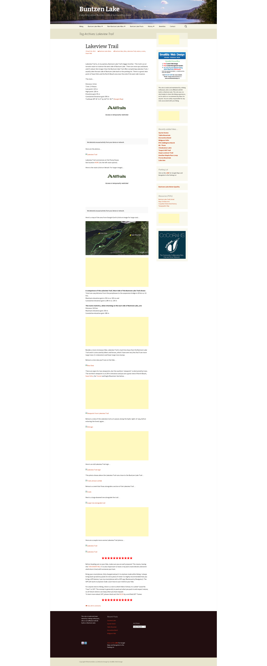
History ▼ (151, 26)
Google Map (118, 99)
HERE (97, 162)
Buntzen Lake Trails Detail (166, 199)
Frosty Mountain (165, 158)
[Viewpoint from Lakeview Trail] (97, 413)
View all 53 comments (94, 606)
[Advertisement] (117, 272)
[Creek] (88, 492)
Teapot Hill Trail (165, 150)
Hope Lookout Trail (166, 153)
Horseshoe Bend (165, 138)
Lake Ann (162, 160)
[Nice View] (90, 365)
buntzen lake (119, 51)
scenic (143, 51)
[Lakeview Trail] (91, 154)
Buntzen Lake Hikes (105, 51)
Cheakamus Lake (165, 148)
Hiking (81, 26)
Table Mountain (164, 135)
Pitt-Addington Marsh (167, 143)
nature (139, 51)
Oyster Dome (163, 133)
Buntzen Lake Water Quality (169, 187)
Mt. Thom (162, 145)
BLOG (121, 594)
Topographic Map (164, 206)
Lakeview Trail (102, 46)
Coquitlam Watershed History (168, 204)
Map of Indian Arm (164, 201)
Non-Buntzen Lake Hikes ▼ (116, 26)
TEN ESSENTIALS (94, 567)
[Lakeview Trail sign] (93, 469)
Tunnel (98, 376)
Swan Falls (89, 53)
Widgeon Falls (164, 140)
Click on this (111, 643)
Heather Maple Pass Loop (168, 155)
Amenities (162, 26)
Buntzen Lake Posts (136, 26)
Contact (172, 26)
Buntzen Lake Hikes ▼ (95, 26)
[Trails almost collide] (94, 481)
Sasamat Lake (111, 620)
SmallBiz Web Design (116, 662)
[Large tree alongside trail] (95, 503)
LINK (167, 173)
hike (125, 51)
